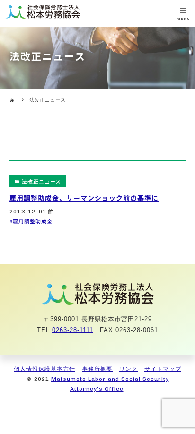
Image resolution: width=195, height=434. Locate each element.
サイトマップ (162, 369)
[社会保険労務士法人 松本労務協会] (42, 17)
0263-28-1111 (72, 329)
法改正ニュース (41, 181)
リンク (128, 369)
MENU (183, 18)
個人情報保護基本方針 (44, 369)
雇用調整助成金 (33, 221)
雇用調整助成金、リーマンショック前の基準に (84, 198)
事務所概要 (97, 369)
